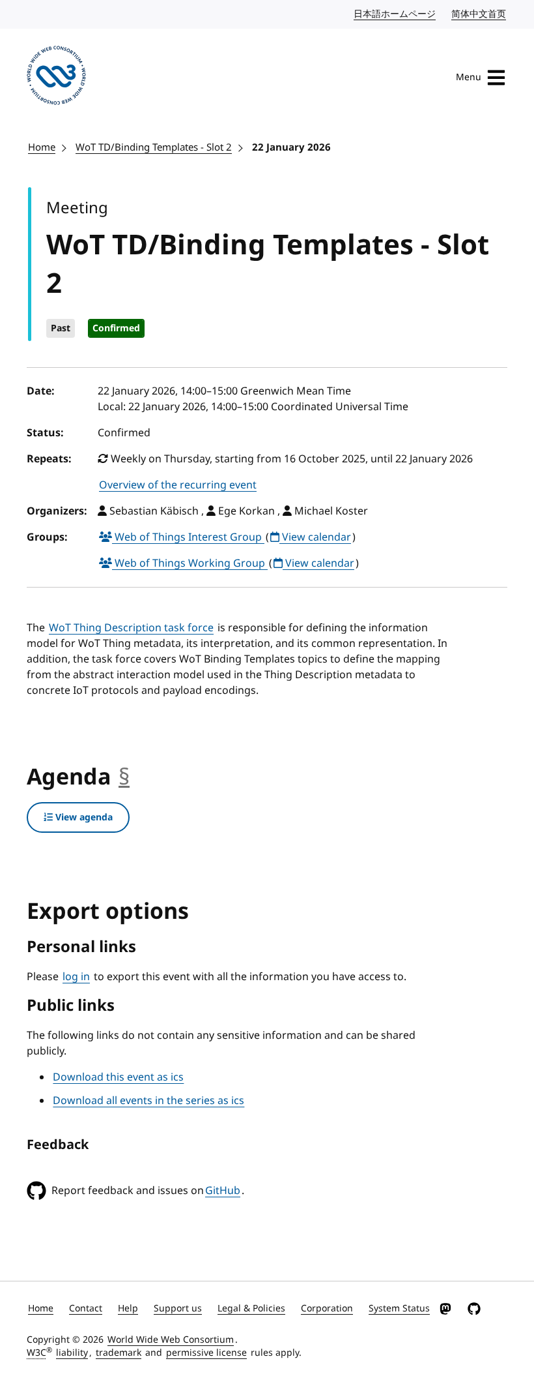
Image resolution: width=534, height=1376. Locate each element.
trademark (118, 1353)
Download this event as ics (118, 1077)
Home (41, 147)
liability (72, 1353)
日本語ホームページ (395, 14)
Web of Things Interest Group (188, 537)
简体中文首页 (479, 14)
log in (76, 977)
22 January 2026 (291, 147)
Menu (468, 77)
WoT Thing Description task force (131, 628)
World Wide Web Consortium (170, 1340)
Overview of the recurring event (178, 485)
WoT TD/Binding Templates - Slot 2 (154, 147)
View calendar (315, 537)
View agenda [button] (83, 817)
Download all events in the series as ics (148, 1101)
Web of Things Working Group (190, 563)
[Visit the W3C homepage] (56, 78)
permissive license (206, 1353)
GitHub (222, 1191)
